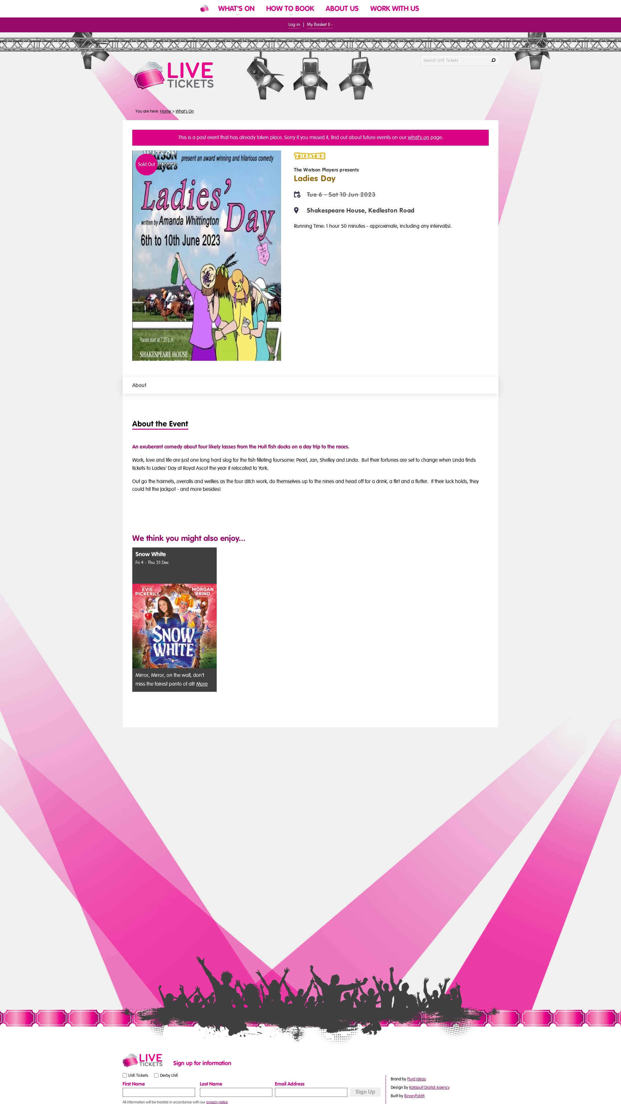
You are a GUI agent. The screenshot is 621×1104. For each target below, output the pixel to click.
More (202, 684)
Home (165, 111)
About (139, 385)
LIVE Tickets (138, 1075)
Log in (294, 24)
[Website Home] (204, 8)
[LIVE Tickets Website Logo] (181, 75)
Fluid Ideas (416, 1079)
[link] (236, 17)
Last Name (211, 1084)
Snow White (151, 554)
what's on (418, 137)
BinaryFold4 (414, 1095)
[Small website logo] (146, 1060)
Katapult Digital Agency (429, 1087)
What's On (185, 111)
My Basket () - (320, 24)
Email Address (289, 1084)
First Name (134, 1084)
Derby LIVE (169, 1075)
